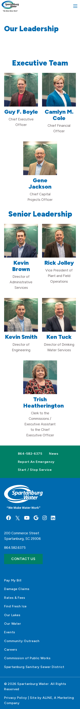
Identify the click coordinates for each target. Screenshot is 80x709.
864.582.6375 (15, 548)
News (53, 454)
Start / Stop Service (35, 470)
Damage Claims (16, 589)
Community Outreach (22, 641)
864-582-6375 (30, 454)
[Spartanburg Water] (10, 6)
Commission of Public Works (27, 658)
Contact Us (23, 559)
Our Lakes (12, 615)
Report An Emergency (36, 462)
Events (9, 632)
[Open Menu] (75, 6)
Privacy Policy (15, 698)
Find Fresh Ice (15, 606)
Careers (10, 649)
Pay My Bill (13, 580)
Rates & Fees (14, 598)
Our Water (12, 624)
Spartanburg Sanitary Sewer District (34, 667)
